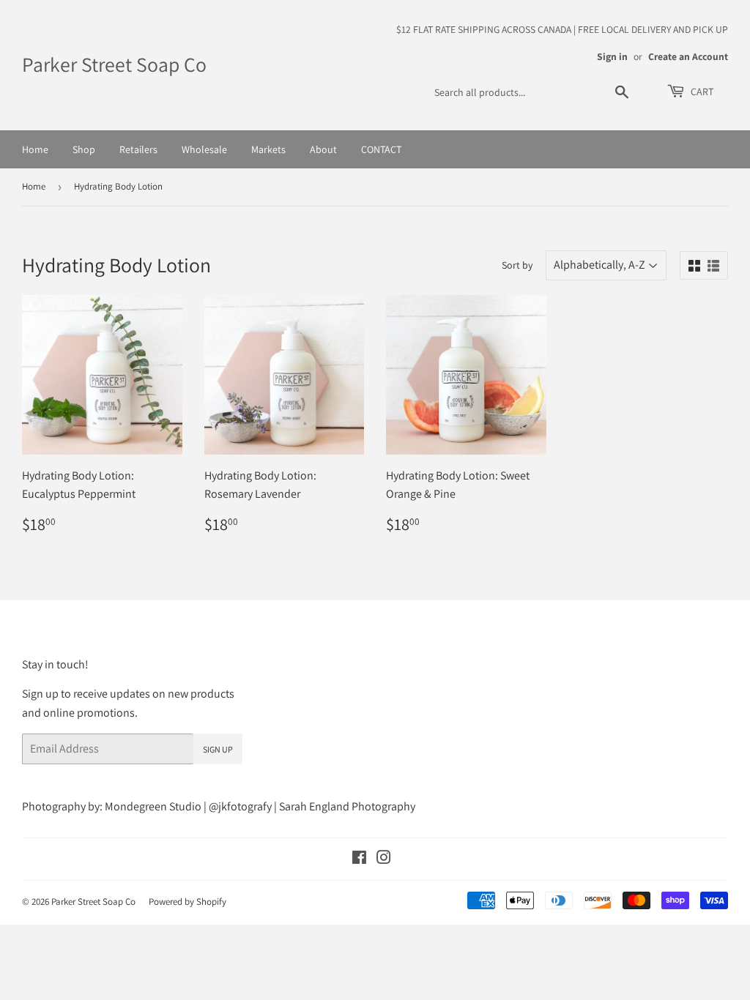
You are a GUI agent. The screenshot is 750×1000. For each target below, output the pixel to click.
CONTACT (381, 149)
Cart (700, 91)
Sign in (612, 56)
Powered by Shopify (187, 901)
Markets (268, 149)
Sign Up (218, 749)
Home (35, 149)
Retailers (138, 149)
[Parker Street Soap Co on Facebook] (359, 859)
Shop (84, 149)
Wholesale (204, 149)
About (323, 149)
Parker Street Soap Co (114, 64)
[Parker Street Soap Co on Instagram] (383, 859)
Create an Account (688, 56)
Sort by (517, 265)
